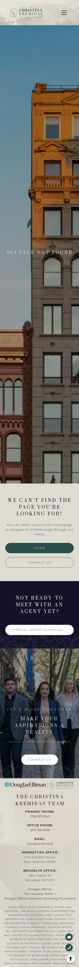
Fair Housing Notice (39, 894)
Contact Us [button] (39, 562)
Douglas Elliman (40, 889)
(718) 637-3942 (40, 816)
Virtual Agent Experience (40, 630)
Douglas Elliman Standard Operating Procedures (40, 898)
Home (40, 548)
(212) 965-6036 (40, 830)
